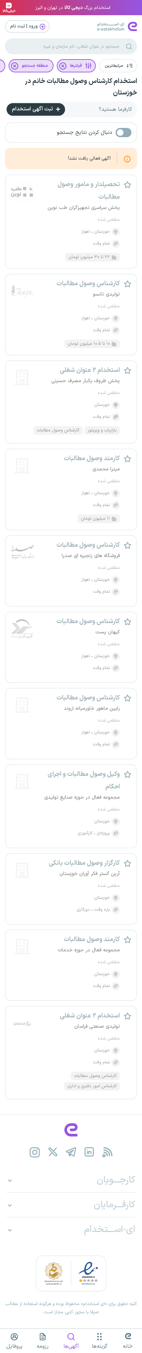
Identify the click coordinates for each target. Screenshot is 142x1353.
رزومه (43, 1346)
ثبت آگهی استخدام (33, 109)
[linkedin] (89, 1152)
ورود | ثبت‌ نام (24, 26)
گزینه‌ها (99, 1346)
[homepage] (71, 1129)
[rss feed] (107, 1152)
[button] (118, 65)
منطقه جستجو (35, 65)
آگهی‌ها (71, 1346)
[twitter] (53, 1152)
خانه (128, 1346)
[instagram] (35, 1152)
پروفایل (14, 1346)
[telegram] (71, 1152)
